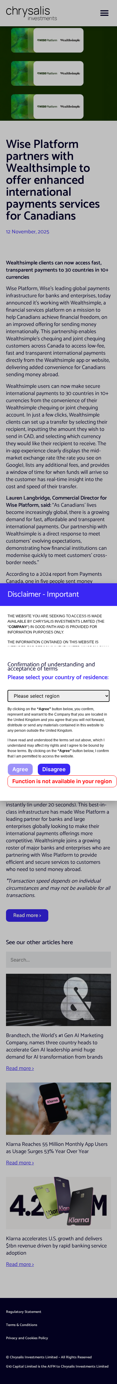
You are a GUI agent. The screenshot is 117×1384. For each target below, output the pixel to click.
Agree (20, 769)
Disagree (54, 769)
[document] (58, 692)
